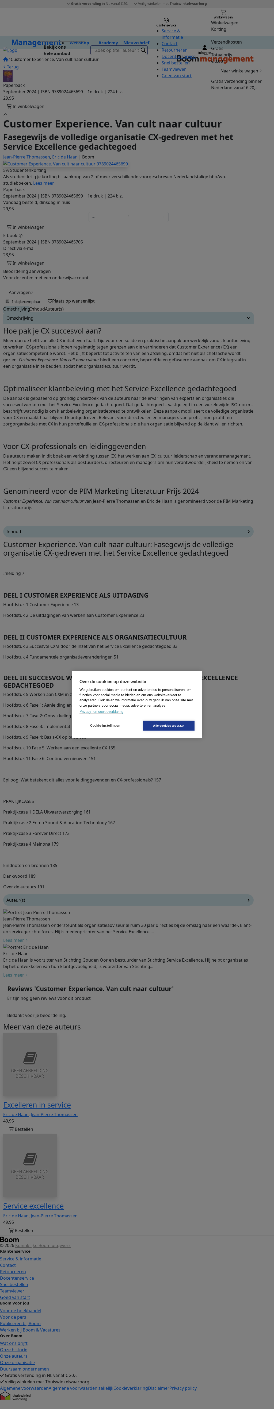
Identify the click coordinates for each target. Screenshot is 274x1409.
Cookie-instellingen (105, 725)
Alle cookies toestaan (168, 725)
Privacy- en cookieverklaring (101, 712)
